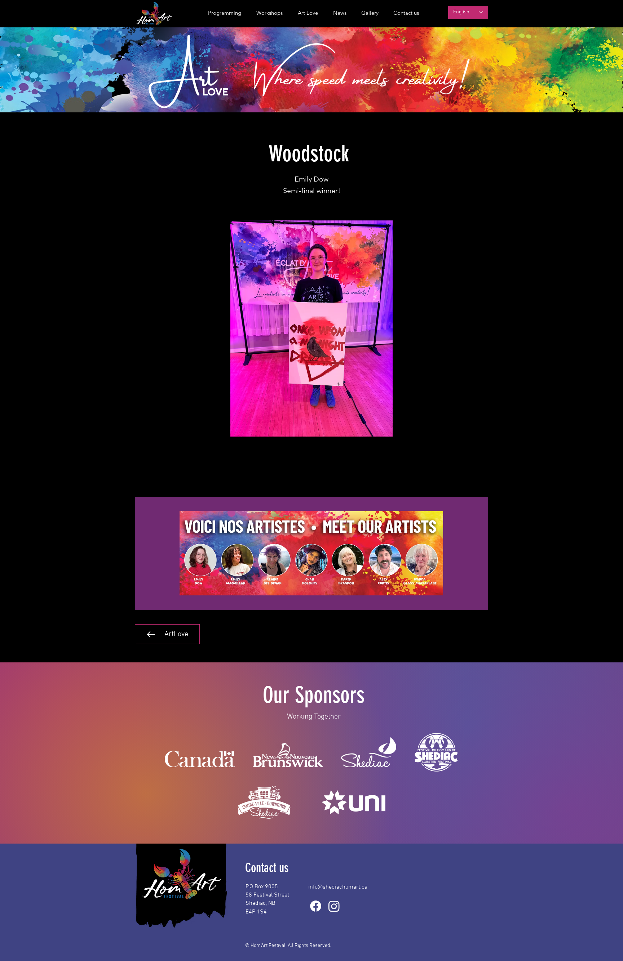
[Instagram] (334, 906)
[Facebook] (315, 906)
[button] (337, 13)
